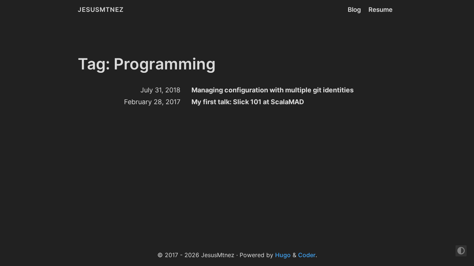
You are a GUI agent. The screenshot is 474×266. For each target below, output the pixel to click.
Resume (380, 9)
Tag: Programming (147, 63)
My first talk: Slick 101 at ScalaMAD (247, 102)
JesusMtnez (101, 9)
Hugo (283, 255)
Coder (307, 255)
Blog (354, 9)
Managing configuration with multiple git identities (272, 90)
